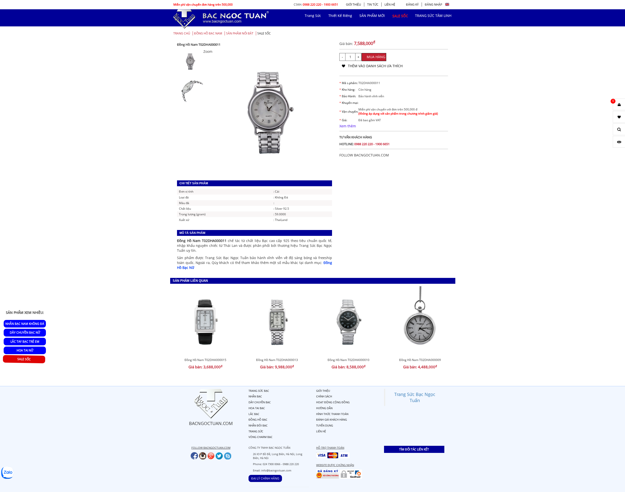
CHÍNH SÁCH (324, 396)
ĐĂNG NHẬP (433, 4)
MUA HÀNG (376, 57)
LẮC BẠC (254, 414)
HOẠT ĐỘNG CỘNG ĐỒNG (333, 402)
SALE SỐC (264, 33)
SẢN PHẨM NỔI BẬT (239, 33)
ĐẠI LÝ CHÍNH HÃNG (265, 478)
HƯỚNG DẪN (324, 408)
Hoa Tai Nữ (25, 350)
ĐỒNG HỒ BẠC (258, 419)
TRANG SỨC (256, 431)
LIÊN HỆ (390, 4)
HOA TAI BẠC (257, 408)
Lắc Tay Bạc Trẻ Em (24, 341)
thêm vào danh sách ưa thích (375, 66)
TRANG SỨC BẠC (259, 391)
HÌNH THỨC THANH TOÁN (332, 414)
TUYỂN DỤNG (324, 425)
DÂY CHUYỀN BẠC (260, 402)
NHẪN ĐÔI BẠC (258, 425)
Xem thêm (347, 126)
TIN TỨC (372, 4)
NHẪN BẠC (255, 396)
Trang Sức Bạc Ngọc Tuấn (414, 397)
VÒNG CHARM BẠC (260, 437)
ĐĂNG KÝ (412, 4)
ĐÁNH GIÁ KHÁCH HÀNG (331, 419)
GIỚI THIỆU (353, 4)
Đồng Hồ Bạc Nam (208, 33)
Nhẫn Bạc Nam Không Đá (24, 324)
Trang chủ (181, 33)
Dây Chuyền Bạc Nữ (25, 332)
